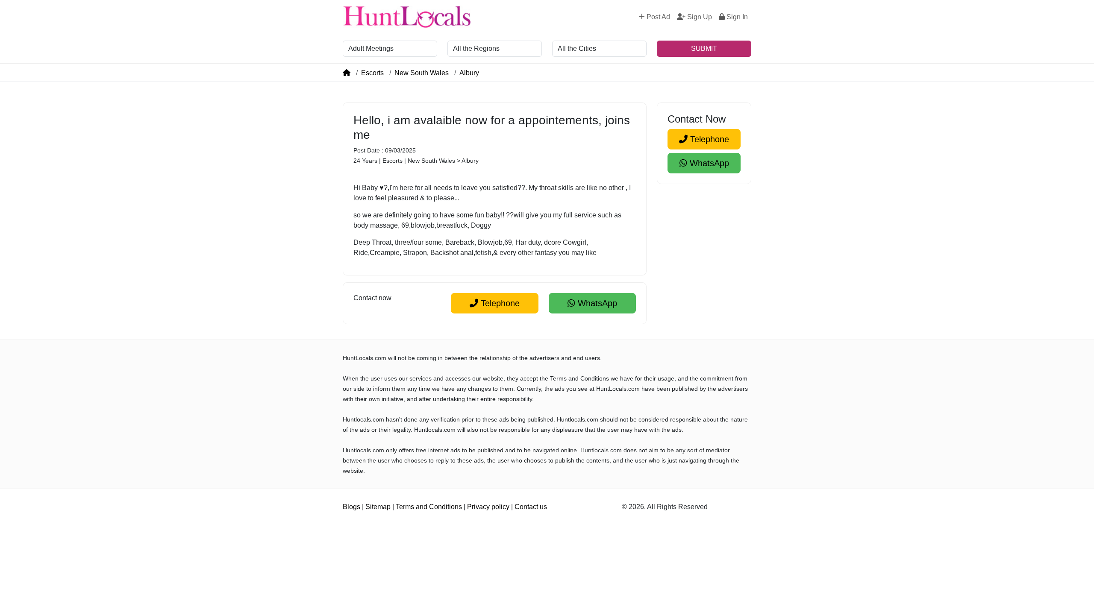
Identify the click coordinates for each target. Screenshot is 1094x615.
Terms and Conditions (429, 506)
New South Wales (421, 72)
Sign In (736, 16)
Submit (704, 48)
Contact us (531, 506)
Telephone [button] (499, 303)
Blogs (351, 506)
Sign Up (698, 16)
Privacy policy (488, 506)
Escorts (372, 72)
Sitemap (378, 506)
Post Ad (657, 16)
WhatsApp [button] (596, 303)
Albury (469, 72)
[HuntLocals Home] (407, 16)
